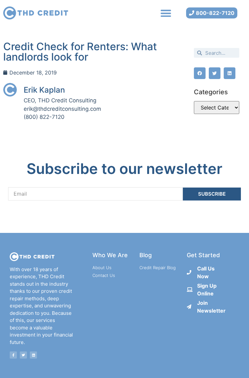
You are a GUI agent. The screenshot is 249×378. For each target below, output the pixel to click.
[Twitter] (23, 355)
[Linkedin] (33, 355)
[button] (165, 13)
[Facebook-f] (13, 355)
